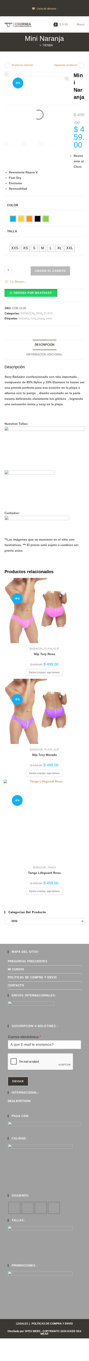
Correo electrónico (24, 1037)
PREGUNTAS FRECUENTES (28, 961)
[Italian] (15, 3)
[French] (11, 3)
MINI (39, 313)
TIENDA (48, 45)
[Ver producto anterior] (8, 65)
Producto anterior (22, 65)
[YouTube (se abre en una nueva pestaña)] (48, 13)
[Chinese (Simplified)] (2, 3)
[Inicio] (37, 45)
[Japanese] (19, 3)
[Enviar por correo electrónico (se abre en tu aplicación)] (53, 13)
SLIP (56, 648)
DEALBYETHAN (19, 1101)
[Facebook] (27, 1208)
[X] (14, 1208)
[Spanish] (28, 3)
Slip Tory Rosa (44, 654)
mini (33, 318)
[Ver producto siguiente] (81, 65)
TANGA (51, 867)
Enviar (18, 1081)
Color (12, 205)
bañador (24, 318)
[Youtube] (54, 1208)
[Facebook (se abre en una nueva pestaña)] (39, 13)
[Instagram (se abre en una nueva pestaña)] (43, 13)
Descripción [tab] (44, 344)
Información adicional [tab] (44, 354)
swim (49, 318)
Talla (12, 231)
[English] (6, 3)
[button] (16, 281)
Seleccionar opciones (44, 672)
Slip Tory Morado (44, 755)
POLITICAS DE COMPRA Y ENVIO (32, 977)
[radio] (13, 219)
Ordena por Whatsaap (33, 292)
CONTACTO (16, 985)
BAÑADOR (27, 313)
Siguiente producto (65, 65)
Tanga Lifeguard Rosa (44, 873)
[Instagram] (41, 1208)
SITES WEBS (32, 1331)
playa (40, 318)
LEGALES (22, 1323)
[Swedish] (32, 3)
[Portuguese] (23, 3)
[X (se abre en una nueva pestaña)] (35, 13)
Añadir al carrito (50, 270)
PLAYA (48, 313)
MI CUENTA (16, 969)
